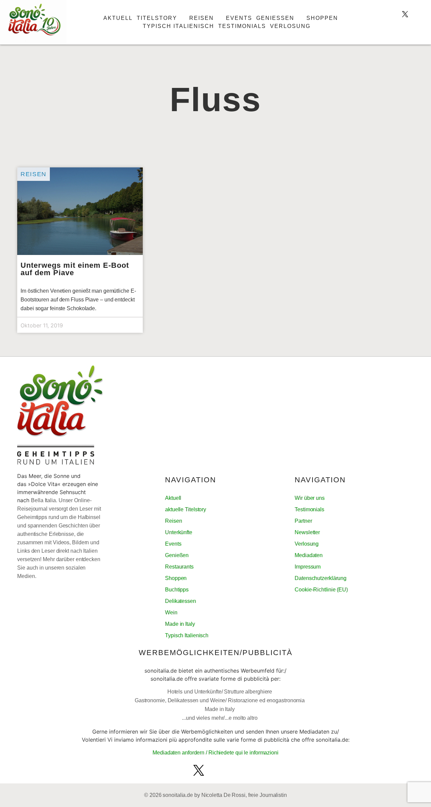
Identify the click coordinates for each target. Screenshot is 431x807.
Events (239, 18)
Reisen (201, 18)
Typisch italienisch (178, 26)
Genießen (275, 18)
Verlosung (290, 26)
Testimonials (242, 26)
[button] (406, 28)
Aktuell (118, 18)
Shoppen (322, 18)
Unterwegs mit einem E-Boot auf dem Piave (75, 269)
